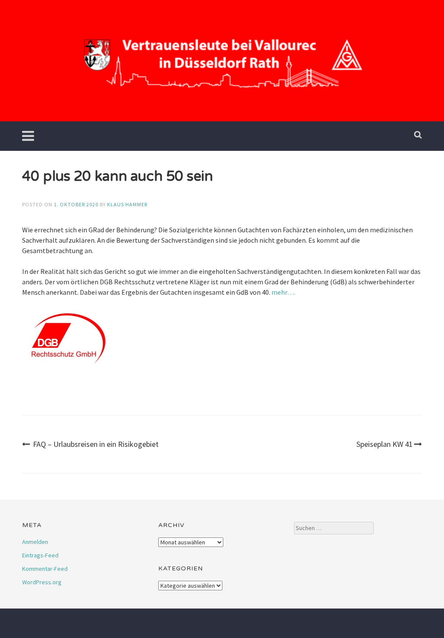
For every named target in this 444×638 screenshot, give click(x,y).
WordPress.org (42, 582)
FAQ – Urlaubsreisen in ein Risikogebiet (96, 444)
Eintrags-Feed (40, 555)
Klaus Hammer (127, 204)
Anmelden (35, 542)
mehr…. (282, 292)
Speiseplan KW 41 (384, 444)
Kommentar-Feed (45, 569)
